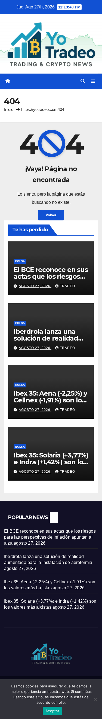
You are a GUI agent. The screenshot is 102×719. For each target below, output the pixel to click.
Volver (51, 215)
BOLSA (20, 261)
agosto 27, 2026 (35, 286)
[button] (83, 81)
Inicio (8, 109)
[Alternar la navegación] (93, 81)
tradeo (67, 286)
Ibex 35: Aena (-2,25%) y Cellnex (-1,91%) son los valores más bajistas (50, 400)
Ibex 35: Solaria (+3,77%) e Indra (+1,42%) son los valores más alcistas (51, 462)
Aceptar (52, 711)
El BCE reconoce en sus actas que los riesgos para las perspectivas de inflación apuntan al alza (50, 537)
